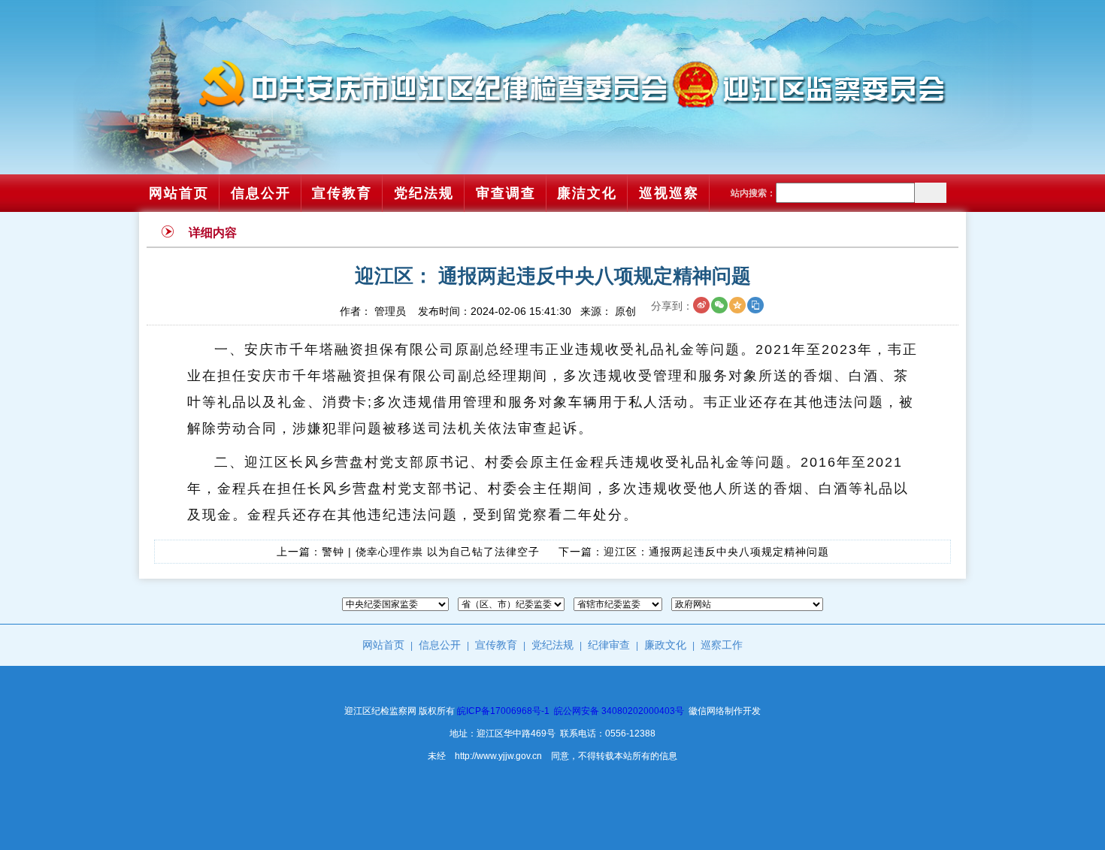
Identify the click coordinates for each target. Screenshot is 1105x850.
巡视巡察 (669, 193)
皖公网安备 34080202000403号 (619, 711)
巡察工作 (722, 645)
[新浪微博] (701, 305)
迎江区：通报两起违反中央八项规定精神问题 (716, 552)
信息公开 (261, 193)
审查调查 (506, 193)
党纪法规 (424, 193)
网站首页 (179, 193)
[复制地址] (755, 305)
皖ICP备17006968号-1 (503, 711)
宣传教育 (342, 193)
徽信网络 (707, 711)
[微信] (719, 305)
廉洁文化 (587, 193)
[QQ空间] (737, 305)
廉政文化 (665, 645)
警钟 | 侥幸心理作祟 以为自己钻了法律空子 (431, 552)
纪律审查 (609, 645)
